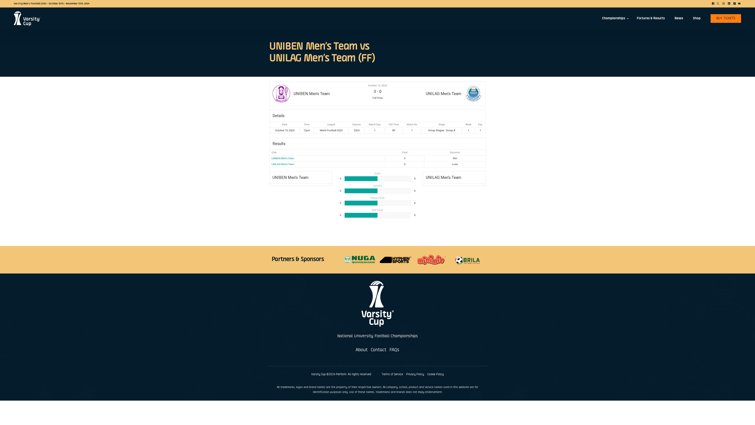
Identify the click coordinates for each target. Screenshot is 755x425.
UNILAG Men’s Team (283, 164)
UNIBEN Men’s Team (283, 158)
